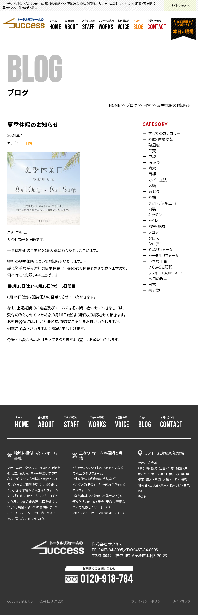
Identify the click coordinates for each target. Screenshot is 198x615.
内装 (152, 209)
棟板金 (154, 162)
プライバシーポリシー (147, 601)
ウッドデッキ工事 (162, 203)
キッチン (155, 215)
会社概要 (71, 25)
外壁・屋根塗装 (160, 139)
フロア (153, 232)
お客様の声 (124, 25)
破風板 (154, 145)
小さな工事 (157, 261)
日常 (147, 105)
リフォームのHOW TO (166, 273)
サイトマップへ (180, 5)
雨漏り (153, 191)
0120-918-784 (106, 579)
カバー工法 (157, 180)
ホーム (55, 25)
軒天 (152, 151)
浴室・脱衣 (157, 226)
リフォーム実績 (106, 25)
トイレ (153, 220)
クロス (153, 238)
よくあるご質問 (160, 267)
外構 (152, 197)
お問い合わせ (157, 25)
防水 (152, 168)
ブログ (138, 25)
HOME (114, 105)
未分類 (154, 290)
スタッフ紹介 (88, 25)
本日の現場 (157, 278)
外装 (152, 185)
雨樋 (152, 174)
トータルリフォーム (163, 255)
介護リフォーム (160, 249)
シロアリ (155, 244)
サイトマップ (181, 601)
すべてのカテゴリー (164, 133)
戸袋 (152, 156)
